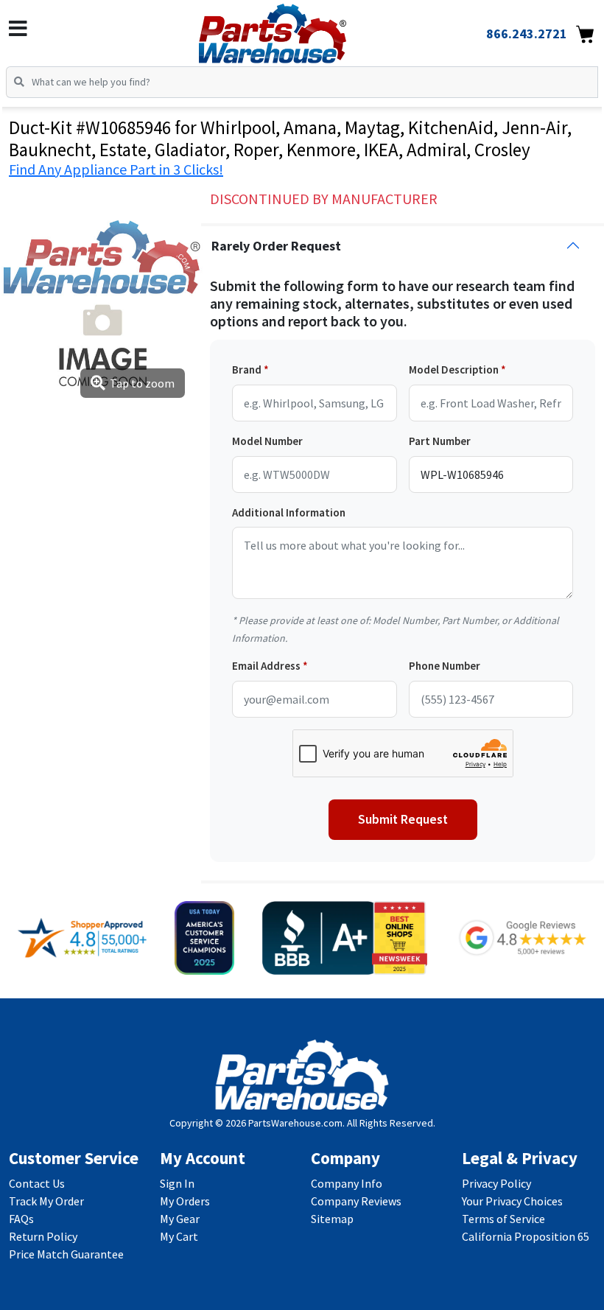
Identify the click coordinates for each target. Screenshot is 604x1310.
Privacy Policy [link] (496, 1183)
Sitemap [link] (332, 1218)
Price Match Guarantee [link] (66, 1254)
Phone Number (444, 666)
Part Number (440, 441)
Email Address (266, 666)
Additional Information (288, 512)
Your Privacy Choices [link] (512, 1201)
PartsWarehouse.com (295, 1122)
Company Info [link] (346, 1183)
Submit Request (403, 819)
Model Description (454, 369)
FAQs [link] (21, 1218)
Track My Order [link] (46, 1201)
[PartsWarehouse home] (296, 28)
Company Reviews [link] (356, 1201)
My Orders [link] (185, 1201)
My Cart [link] (179, 1236)
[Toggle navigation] (18, 28)
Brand (246, 369)
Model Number (267, 441)
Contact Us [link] (37, 1183)
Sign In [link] (177, 1183)
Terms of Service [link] (503, 1218)
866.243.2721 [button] (526, 33)
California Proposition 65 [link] (525, 1236)
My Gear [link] (180, 1218)
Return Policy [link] (43, 1236)
